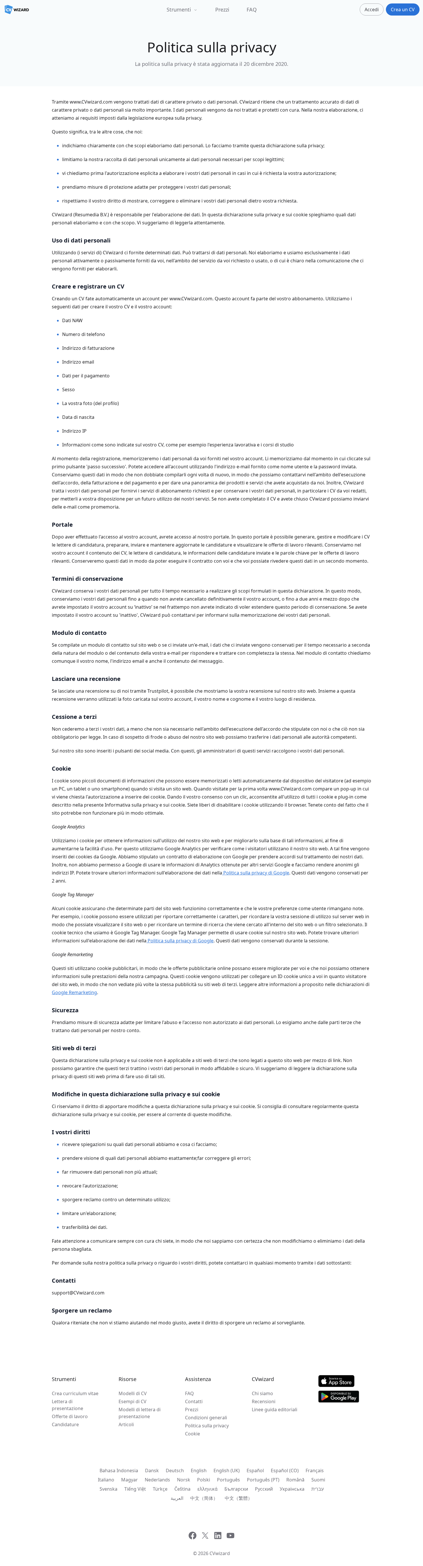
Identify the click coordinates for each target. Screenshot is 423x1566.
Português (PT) (263, 1480)
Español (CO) (285, 1470)
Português (228, 1480)
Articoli (126, 1424)
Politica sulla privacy (207, 1425)
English (199, 1470)
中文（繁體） (238, 1498)
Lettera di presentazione (67, 1405)
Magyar (129, 1480)
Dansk (152, 1470)
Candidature (65, 1424)
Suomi (318, 1480)
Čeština (182, 1489)
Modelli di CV (133, 1393)
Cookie (192, 1434)
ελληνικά (207, 1489)
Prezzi (222, 9)
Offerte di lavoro (70, 1416)
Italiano (106, 1480)
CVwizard (219, 1553)
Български (236, 1489)
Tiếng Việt (135, 1489)
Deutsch (175, 1470)
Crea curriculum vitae (75, 1393)
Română (295, 1480)
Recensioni (263, 1401)
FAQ (252, 9)
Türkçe (160, 1489)
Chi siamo (262, 1393)
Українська (292, 1489)
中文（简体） (204, 1498)
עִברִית (317, 1489)
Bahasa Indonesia (119, 1470)
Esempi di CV (132, 1401)
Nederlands (157, 1480)
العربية (177, 1498)
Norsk (183, 1480)
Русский (264, 1489)
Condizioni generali (206, 1417)
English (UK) (227, 1470)
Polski (203, 1480)
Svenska (108, 1489)
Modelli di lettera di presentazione (140, 1413)
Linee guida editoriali (274, 1409)
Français (315, 1470)
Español (255, 1470)
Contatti (194, 1401)
